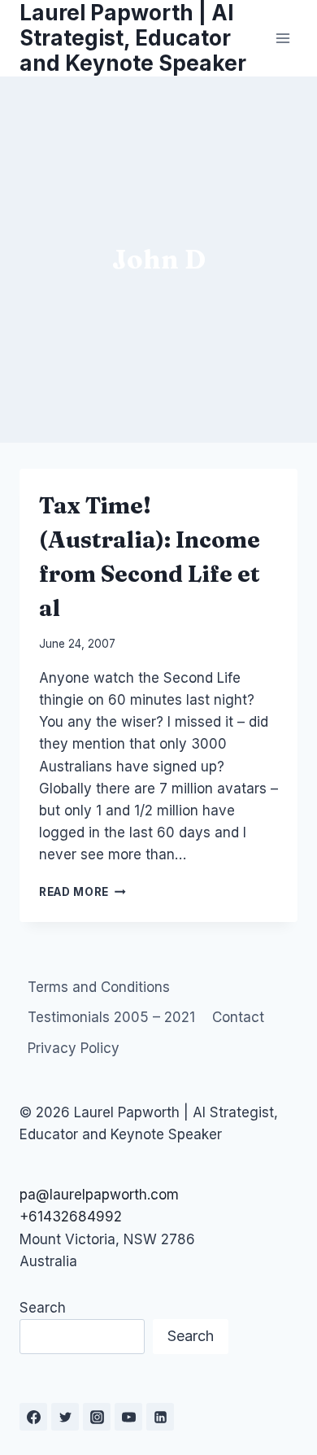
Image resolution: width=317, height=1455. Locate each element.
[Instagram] (97, 1417)
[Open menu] (282, 37)
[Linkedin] (160, 1417)
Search (43, 1308)
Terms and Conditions (99, 987)
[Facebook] (33, 1417)
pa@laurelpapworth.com (99, 1194)
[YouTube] (128, 1417)
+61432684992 (71, 1216)
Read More (82, 891)
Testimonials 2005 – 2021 (111, 1017)
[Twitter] (65, 1417)
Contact (238, 1017)
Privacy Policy (73, 1048)
